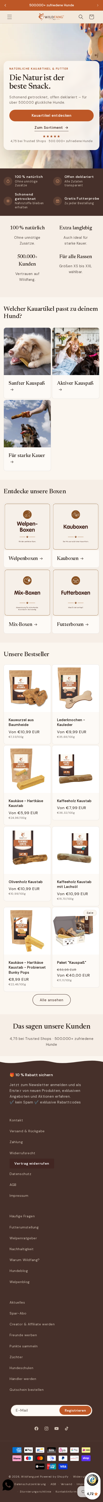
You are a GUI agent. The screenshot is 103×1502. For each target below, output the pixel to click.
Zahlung (16, 1142)
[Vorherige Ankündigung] (5, 5)
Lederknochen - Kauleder (71, 722)
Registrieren (75, 1410)
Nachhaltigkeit (22, 1249)
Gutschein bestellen (27, 1389)
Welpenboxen (23, 558)
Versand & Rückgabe (27, 1131)
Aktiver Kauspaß (75, 383)
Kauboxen (68, 558)
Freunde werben (23, 1335)
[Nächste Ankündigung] (97, 5)
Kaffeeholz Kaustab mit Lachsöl (74, 884)
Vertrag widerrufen (31, 1163)
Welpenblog (20, 1282)
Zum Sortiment (51, 127)
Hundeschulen (21, 1368)
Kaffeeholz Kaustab (74, 800)
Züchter (16, 1357)
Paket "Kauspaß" (71, 962)
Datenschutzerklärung (30, 1484)
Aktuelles (17, 1302)
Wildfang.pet (30, 1476)
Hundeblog (19, 1271)
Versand (66, 1484)
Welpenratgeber (23, 1238)
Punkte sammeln (24, 1346)
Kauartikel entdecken (52, 115)
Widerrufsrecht (22, 1153)
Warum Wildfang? (25, 1260)
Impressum (19, 1195)
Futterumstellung (24, 1227)
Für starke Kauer (27, 455)
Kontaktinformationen (71, 1491)
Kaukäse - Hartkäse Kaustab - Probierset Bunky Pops (27, 967)
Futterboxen (70, 624)
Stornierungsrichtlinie (35, 1491)
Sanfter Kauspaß (27, 383)
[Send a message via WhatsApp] (8, 1485)
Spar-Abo (18, 1313)
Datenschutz (20, 1174)
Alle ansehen (51, 1000)
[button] (9, 17)
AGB (13, 1185)
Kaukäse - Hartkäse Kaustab (26, 803)
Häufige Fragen (22, 1216)
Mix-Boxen (20, 624)
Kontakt (16, 1120)
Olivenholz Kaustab (26, 881)
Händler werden (23, 1379)
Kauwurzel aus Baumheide (21, 722)
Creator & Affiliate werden (32, 1324)
